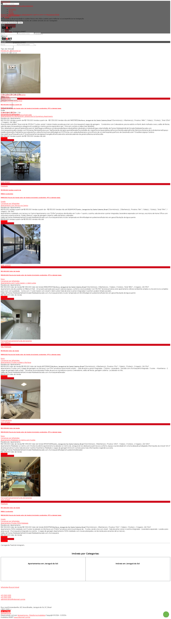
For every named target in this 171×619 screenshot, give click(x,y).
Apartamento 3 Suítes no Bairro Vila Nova (16, 362)
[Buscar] (1, 4)
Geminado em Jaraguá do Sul (127, 571)
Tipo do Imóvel (7, 49)
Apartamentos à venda (43, 567)
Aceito (20, 22)
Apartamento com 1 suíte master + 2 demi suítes (18, 283)
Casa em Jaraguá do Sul (127, 567)
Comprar (4, 138)
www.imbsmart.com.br (22, 617)
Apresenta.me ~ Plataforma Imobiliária (31, 615)
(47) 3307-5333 (6, 595)
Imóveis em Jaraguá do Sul (11, 51)
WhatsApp (5, 587)
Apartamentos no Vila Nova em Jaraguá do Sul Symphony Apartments (27, 116)
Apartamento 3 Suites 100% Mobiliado (14, 523)
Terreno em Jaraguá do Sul (128, 575)
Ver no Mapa (6, 611)
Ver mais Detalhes (7, 140)
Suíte (3, 110)
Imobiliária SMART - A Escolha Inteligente (18, 6)
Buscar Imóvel (14, 587)
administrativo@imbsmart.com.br (13, 599)
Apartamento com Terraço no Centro (14, 205)
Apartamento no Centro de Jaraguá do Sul (43, 571)
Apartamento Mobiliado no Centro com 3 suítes (18, 440)
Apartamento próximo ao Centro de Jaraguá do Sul (43, 575)
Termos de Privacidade (9, 22)
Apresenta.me (6, 613)
